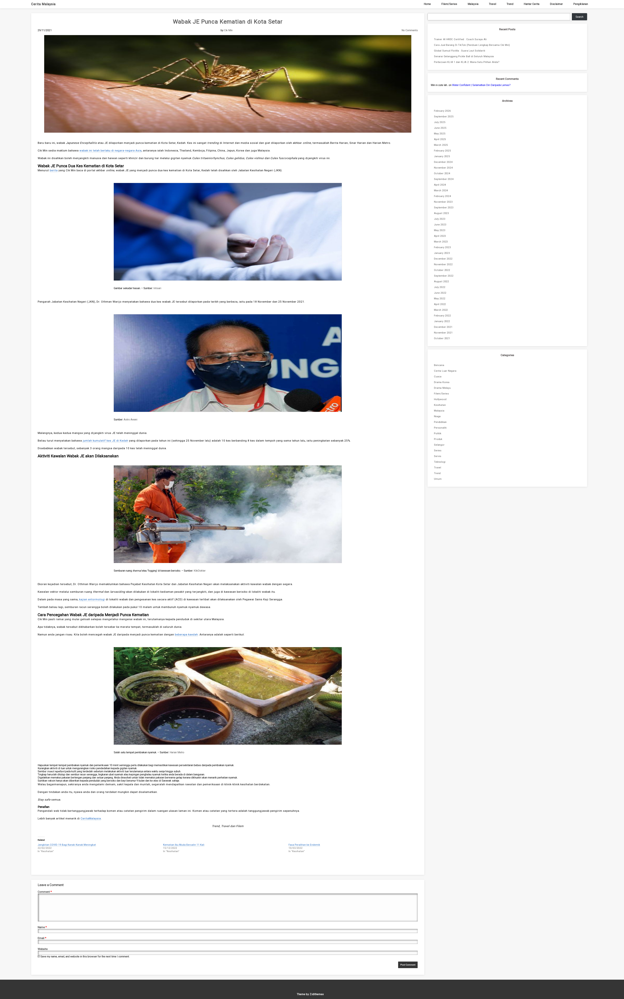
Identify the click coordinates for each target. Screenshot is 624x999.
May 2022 (439, 298)
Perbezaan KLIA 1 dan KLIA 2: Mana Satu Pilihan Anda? (467, 62)
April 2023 (440, 236)
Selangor (439, 444)
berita (54, 170)
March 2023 (441, 241)
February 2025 (442, 150)
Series (438, 450)
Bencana (439, 365)
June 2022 (440, 292)
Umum (438, 478)
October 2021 (442, 338)
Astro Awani (130, 419)
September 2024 (443, 179)
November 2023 (443, 201)
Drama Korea (441, 382)
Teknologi (439, 461)
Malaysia (473, 4)
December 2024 (443, 162)
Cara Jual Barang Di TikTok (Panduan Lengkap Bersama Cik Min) (472, 45)
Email (42, 938)
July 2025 (439, 122)
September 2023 (443, 207)
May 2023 (439, 230)
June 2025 (440, 127)
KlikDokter (200, 570)
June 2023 (440, 224)
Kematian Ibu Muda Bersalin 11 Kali (183, 844)
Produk (438, 439)
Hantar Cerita (532, 4)
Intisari (157, 288)
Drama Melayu (442, 387)
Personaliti (440, 427)
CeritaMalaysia (91, 818)
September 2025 (443, 116)
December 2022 (443, 258)
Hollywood (440, 399)
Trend (510, 4)
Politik (437, 433)
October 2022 (442, 270)
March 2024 (441, 190)
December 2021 (443, 327)
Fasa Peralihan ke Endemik (304, 844)
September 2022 (443, 275)
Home (427, 4)
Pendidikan (440, 422)
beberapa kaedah (186, 634)
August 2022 (441, 281)
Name (42, 927)
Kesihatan (440, 405)
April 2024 (440, 184)
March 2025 (441, 145)
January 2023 (442, 253)
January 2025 (442, 156)
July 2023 (439, 218)
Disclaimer (556, 4)
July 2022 (439, 287)
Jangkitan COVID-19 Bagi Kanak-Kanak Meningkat (67, 844)
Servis (437, 456)
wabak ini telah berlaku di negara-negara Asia (110, 150)
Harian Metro (177, 752)
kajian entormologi (92, 599)
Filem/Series (449, 4)
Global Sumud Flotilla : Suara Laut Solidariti (459, 50)
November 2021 (443, 332)
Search (579, 16)
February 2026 (442, 110)
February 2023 (442, 247)
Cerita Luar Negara (445, 370)
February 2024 (442, 196)
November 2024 (443, 167)
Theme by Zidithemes (310, 994)
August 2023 (441, 213)
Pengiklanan (580, 4)
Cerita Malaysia (43, 4)
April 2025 (440, 139)
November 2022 (443, 264)
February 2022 (442, 315)
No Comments (410, 30)
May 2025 (439, 133)
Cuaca (438, 376)
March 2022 (441, 309)
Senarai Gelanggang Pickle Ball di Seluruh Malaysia (464, 56)
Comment (45, 891)
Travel (492, 4)
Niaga (437, 416)
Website (43, 949)
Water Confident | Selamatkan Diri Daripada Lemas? (481, 85)
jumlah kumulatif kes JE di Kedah (105, 440)
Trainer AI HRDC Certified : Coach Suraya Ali (460, 39)
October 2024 (442, 173)
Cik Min (228, 30)
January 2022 (442, 321)
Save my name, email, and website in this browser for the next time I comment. (85, 956)
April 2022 (440, 304)
